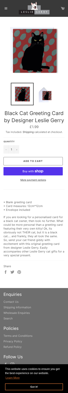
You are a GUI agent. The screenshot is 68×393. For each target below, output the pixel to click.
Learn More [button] (13, 377)
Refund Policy (12, 347)
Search (8, 318)
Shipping (28, 132)
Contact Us (10, 301)
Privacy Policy (12, 341)
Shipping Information (17, 307)
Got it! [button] (34, 386)
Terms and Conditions (17, 335)
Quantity (9, 141)
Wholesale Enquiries (16, 313)
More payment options (33, 179)
